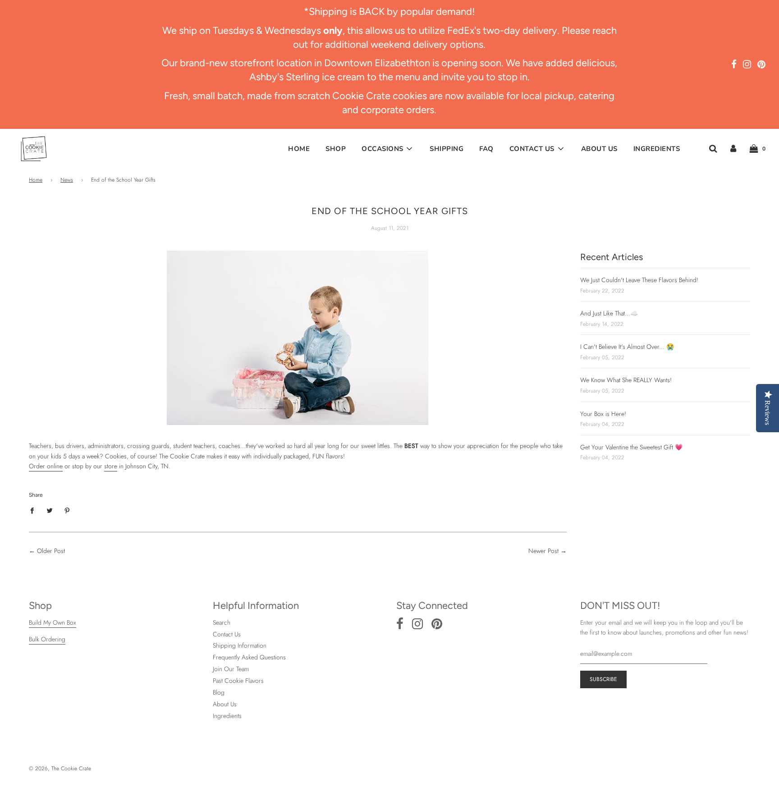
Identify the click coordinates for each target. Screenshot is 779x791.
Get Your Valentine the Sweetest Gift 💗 (631, 447)
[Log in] (733, 148)
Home (299, 148)
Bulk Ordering (47, 639)
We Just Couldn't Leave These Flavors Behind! (639, 279)
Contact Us (227, 634)
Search (221, 622)
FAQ (486, 148)
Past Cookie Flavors (238, 680)
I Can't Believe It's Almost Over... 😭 (627, 346)
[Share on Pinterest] (67, 510)
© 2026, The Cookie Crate (60, 768)
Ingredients (656, 148)
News (66, 180)
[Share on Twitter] (50, 510)
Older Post (51, 550)
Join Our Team (231, 668)
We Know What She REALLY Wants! (626, 379)
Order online (46, 466)
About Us (599, 148)
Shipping (446, 148)
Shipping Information (239, 645)
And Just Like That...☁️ (609, 313)
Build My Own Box (52, 622)
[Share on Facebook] (34, 510)
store (110, 466)
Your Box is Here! (603, 413)
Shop (335, 148)
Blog (219, 692)
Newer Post (543, 550)
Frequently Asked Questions (249, 657)
